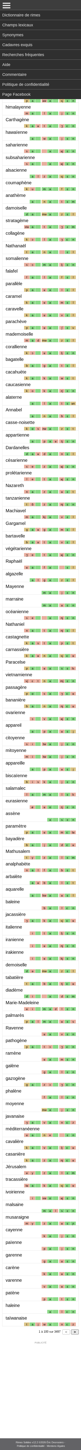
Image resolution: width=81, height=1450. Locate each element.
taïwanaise (16, 1318)
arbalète (14, 876)
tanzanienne (18, 498)
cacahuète (16, 371)
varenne (14, 1280)
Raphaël (14, 561)
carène (12, 1267)
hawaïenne (16, 132)
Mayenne (15, 586)
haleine (13, 1305)
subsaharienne (20, 157)
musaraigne (17, 1217)
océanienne (17, 611)
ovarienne (15, 712)
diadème (14, 990)
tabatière (14, 977)
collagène (15, 233)
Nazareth (15, 485)
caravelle (14, 308)
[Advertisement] (40, 1386)
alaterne (14, 397)
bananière (15, 699)
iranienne (15, 939)
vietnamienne (19, 674)
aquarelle (15, 889)
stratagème (17, 220)
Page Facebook (16, 94)
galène (12, 1065)
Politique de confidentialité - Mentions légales (41, 1446)
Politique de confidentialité (25, 84)
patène (12, 1292)
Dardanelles (17, 447)
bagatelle (15, 359)
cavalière (14, 1141)
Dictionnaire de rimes (21, 15)
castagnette (17, 636)
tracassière (17, 1179)
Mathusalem (18, 851)
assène (13, 813)
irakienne (15, 952)
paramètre (16, 826)
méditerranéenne (23, 1128)
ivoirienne (15, 1191)
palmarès (15, 1015)
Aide (6, 64)
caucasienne (18, 384)
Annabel (14, 409)
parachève (16, 321)
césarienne (16, 460)
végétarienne (19, 548)
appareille (15, 762)
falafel (12, 271)
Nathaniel (15, 624)
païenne (14, 1242)
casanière (15, 1154)
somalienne (17, 258)
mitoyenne (16, 750)
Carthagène (17, 119)
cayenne (14, 1229)
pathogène (16, 1040)
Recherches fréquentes (23, 54)
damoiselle (16, 207)
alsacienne (16, 170)
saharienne (17, 144)
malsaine (14, 1204)
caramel (14, 296)
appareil (13, 725)
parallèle (14, 283)
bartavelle (15, 535)
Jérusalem (16, 1166)
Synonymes (12, 35)
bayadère (15, 838)
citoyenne (15, 737)
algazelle (14, 573)
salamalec (16, 788)
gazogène (15, 1078)
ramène (13, 1053)
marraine (14, 598)
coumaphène (19, 182)
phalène (13, 1090)
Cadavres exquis (17, 45)
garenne (14, 1254)
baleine (13, 901)
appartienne (17, 434)
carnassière (17, 649)
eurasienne (17, 800)
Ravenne (14, 1027)
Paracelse (15, 662)
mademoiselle (19, 334)
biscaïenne (16, 775)
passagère (16, 687)
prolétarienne (19, 472)
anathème (16, 195)
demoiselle (16, 964)
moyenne (15, 1103)
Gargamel (15, 523)
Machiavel (16, 510)
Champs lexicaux (17, 25)
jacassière (16, 914)
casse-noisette (20, 422)
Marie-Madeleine (22, 1002)
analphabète (18, 863)
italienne (14, 926)
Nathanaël (16, 245)
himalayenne (18, 107)
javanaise (15, 1116)
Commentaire (14, 74)
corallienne (16, 346)
